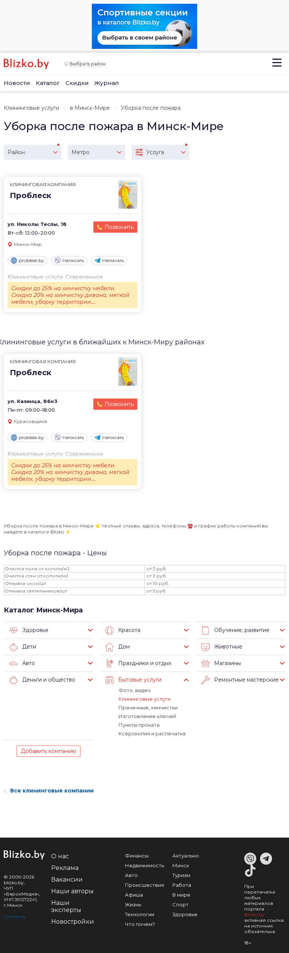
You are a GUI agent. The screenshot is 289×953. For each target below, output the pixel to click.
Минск (180, 865)
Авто (131, 875)
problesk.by (31, 260)
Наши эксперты (66, 906)
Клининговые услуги (31, 108)
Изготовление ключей (147, 716)
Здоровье (185, 914)
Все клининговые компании (52, 790)
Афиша (134, 895)
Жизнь (133, 904)
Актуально (185, 856)
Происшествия (144, 885)
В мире (181, 895)
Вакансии (67, 879)
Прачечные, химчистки (148, 708)
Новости (17, 83)
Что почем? (140, 924)
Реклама (65, 867)
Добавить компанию (48, 751)
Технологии (139, 914)
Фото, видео (135, 690)
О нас (60, 856)
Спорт (180, 904)
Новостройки (72, 921)
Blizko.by (254, 914)
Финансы (137, 856)
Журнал (106, 83)
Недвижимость (144, 865)
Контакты (15, 916)
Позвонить (119, 227)
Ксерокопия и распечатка (152, 733)
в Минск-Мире (90, 108)
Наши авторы (72, 891)
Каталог (48, 83)
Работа (181, 885)
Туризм (181, 875)
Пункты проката (139, 725)
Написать (73, 260)
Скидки (77, 83)
